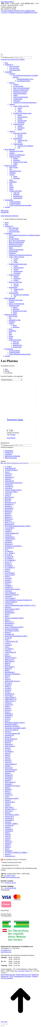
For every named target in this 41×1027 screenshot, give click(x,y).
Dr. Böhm (9, 551)
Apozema (8, 488)
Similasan (9, 775)
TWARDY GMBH (11, 823)
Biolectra (8, 515)
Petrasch (8, 717)
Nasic (7, 677)
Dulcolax (8, 564)
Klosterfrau (9, 634)
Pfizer (7, 721)
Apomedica (9, 486)
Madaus (8, 656)
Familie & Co (9, 452)
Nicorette (8, 685)
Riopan (8, 748)
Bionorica (8, 517)
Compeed (8, 540)
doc (6, 549)
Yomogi (8, 854)
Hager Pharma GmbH (12, 609)
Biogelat (8, 513)
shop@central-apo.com (23, 974)
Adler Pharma (10, 468)
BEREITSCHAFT (32, 12)
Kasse (16, 216)
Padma (7, 706)
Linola (8, 650)
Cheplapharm (9, 537)
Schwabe (9, 768)
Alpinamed (9, 481)
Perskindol (9, 715)
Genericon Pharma (12, 594)
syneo (7, 796)
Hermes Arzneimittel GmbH (14, 618)
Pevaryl (8, 719)
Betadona (8, 506)
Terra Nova (9, 811)
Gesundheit (8, 454)
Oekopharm (9, 694)
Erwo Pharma (10, 573)
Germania (8, 596)
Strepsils (8, 793)
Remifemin (9, 740)
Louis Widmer (10, 652)
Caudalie (8, 531)
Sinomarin (8, 778)
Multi (7, 670)
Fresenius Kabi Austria (12, 589)
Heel (7, 614)
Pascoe (7, 712)
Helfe (7, 616)
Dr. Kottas (9, 556)
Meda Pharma (10, 661)
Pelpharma (9, 713)
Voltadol (8, 843)
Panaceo (8, 708)
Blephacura (9, 519)
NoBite (8, 686)
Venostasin (9, 829)
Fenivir (7, 584)
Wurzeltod (8, 851)
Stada (7, 787)
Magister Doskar (10, 658)
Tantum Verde (10, 802)
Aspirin (8, 493)
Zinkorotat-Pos (10, 856)
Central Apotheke (12, 533)
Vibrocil (8, 834)
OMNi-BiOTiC (11, 699)
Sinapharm (9, 777)
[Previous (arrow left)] (1, 1025)
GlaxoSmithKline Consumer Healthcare (18, 600)
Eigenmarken (9, 450)
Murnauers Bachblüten (12, 674)
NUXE (8, 692)
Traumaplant (9, 820)
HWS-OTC (9, 621)
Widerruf (35, 976)
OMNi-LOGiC (10, 701)
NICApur (8, 683)
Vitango (8, 840)
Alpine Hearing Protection (13, 483)
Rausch (8, 737)
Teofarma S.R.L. (11, 809)
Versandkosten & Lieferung (22, 976)
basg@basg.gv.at (6, 952)
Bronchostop (9, 524)
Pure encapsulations (12, 733)
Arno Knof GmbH (11, 492)
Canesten (8, 529)
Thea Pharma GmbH (12, 814)
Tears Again (9, 807)
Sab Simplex (9, 751)
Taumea (8, 805)
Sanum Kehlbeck (11, 764)
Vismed (8, 838)
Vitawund (8, 842)
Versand (12, 434)
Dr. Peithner (9, 558)
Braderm (8, 520)
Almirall (8, 479)
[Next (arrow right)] (3, 1025)
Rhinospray (9, 744)
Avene (8, 495)
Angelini (8, 484)
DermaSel (8, 542)
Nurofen (8, 690)
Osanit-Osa (9, 704)
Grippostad (9, 603)
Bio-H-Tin (9, 510)
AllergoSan (9, 477)
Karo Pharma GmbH (12, 630)
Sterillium (8, 789)
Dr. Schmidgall (10, 560)
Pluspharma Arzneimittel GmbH (15, 728)
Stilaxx (7, 791)
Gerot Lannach (10, 598)
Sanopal (8, 759)
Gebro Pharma (10, 593)
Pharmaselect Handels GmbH (15, 722)
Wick (7, 849)
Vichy (8, 836)
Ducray (8, 562)
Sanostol (8, 760)
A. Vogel (8, 466)
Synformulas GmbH (12, 798)
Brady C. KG (10, 522)
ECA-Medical (10, 567)
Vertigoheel (9, 831)
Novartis (8, 688)
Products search (8, 57)
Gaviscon (8, 591)
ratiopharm (9, 735)
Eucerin (8, 578)
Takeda (8, 800)
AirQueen (8, 474)
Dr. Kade (8, 555)
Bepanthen (9, 504)
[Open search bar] (2, 55)
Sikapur (8, 773)
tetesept (8, 813)
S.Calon (8, 750)
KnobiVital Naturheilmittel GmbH (16, 636)
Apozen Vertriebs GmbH (13, 490)
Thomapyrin (9, 818)
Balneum (8, 499)
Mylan (7, 676)
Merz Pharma (9, 667)
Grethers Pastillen (11, 602)
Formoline (8, 585)
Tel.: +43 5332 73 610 (22, 971)
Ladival (8, 643)
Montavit (8, 668)
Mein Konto (4, 210)
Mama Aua (9, 659)
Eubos (7, 576)
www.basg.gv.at (6, 950)
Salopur (8, 753)
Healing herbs (10, 612)
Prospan (8, 731)
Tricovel (8, 822)
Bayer (8, 501)
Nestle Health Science (12, 681)
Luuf (7, 654)
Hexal (7, 620)
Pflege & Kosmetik (11, 458)
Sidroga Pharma (11, 769)
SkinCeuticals (10, 782)
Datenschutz (5, 976)
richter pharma (10, 746)
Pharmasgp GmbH (11, 724)
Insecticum (9, 625)
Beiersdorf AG (10, 502)
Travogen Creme (15, 419)
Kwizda (8, 638)
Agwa (7, 472)
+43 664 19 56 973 (10, 882)
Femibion (8, 582)
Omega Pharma (10, 697)
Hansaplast (9, 611)
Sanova (8, 762)
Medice (8, 663)
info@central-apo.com (19, 12)
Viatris (7, 832)
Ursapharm (9, 825)
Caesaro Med (9, 528)
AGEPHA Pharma (11, 470)
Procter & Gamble (11, 730)
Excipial (8, 580)
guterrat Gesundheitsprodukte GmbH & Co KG (20, 605)
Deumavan (9, 544)
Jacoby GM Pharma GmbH (14, 627)
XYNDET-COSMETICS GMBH (16, 852)
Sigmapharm (10, 771)
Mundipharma (10, 672)
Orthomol (8, 703)
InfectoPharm (9, 623)
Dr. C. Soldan (10, 553)
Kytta (7, 639)
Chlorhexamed (10, 538)
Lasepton (8, 645)
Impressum (35, 974)
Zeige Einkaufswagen (8, 216)
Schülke (8, 766)
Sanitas (7, 755)
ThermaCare (9, 816)
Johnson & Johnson (11, 629)
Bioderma (8, 511)
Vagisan (8, 827)
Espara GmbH (10, 575)
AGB (11, 976)
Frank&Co (9, 587)
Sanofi (7, 757)
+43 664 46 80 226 (10, 888)
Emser (7, 571)
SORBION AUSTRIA (12, 786)
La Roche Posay (11, 641)
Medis (7, 665)
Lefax (7, 647)
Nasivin (8, 679)
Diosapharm (9, 547)
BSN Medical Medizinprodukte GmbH (18, 526)
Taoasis (8, 804)
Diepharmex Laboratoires (13, 546)
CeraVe (8, 535)
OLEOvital (9, 695)
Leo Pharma (9, 648)
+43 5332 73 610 (6, 12)
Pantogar (8, 710)
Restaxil (8, 742)
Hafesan (8, 607)
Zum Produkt (11, 438)
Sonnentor (8, 784)
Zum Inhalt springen (7, 2)
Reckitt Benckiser (11, 739)
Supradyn (9, 795)
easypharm (9, 566)
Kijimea (8, 632)
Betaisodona (9, 508)
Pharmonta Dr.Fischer (12, 726)
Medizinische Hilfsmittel (12, 456)
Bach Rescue (9, 497)
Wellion (8, 847)
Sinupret (8, 780)
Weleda (8, 845)
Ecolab (7, 569)
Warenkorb (5, 212)
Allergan (8, 475)
